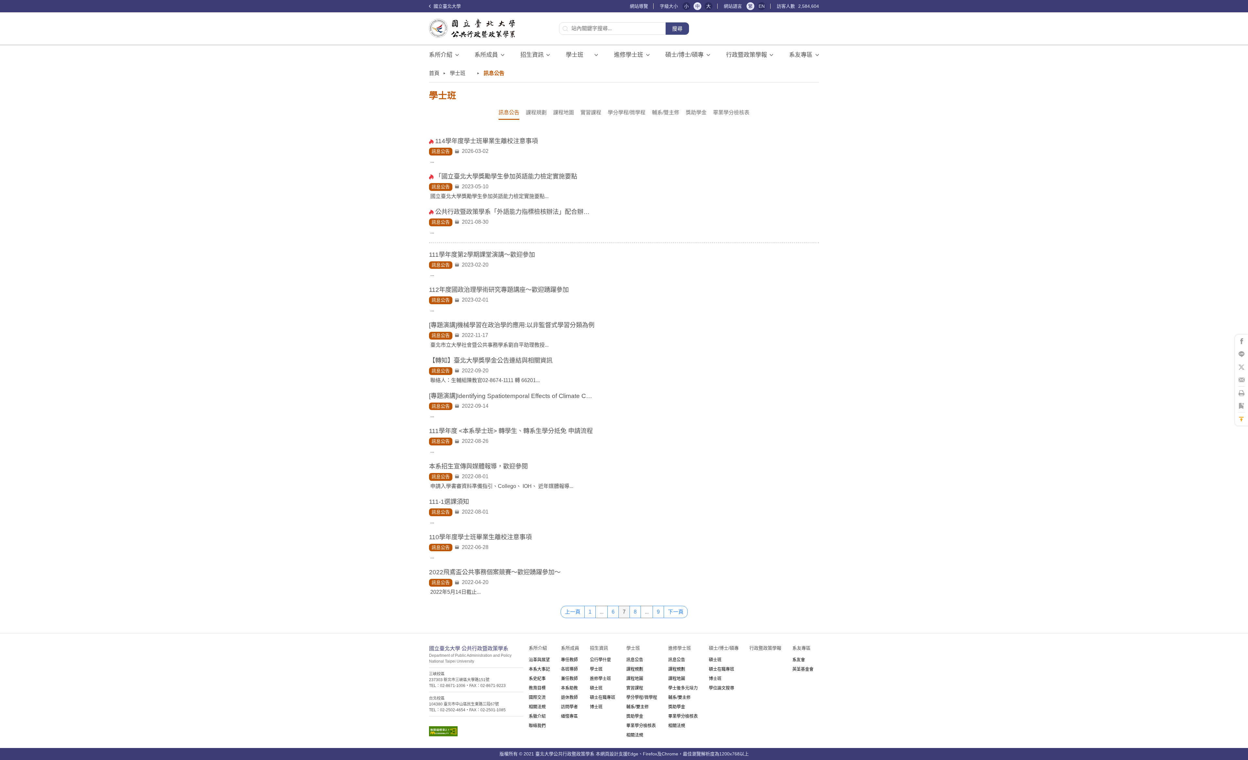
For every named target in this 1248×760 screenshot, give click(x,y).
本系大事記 (539, 669)
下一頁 (675, 612)
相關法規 (537, 706)
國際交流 (537, 697)
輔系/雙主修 (665, 112)
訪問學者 (569, 706)
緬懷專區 (569, 716)
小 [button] (686, 6)
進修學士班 (628, 55)
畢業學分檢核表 (731, 112)
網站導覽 (639, 6)
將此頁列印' (1241, 393)
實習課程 (590, 112)
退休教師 (569, 697)
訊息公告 (509, 112)
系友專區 (800, 55)
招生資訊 (532, 55)
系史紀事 (537, 678)
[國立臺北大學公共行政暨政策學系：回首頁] (474, 28)
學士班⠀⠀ (579, 55)
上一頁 (572, 612)
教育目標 (537, 687)
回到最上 (1241, 419)
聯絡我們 (537, 725)
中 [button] (697, 6)
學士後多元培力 (683, 687)
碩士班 (596, 687)
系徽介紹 (537, 716)
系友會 (798, 659)
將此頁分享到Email (1241, 380)
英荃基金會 (802, 669)
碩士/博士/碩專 (684, 55)
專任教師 (569, 659)
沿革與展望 (539, 659)
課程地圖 (563, 112)
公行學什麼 (600, 659)
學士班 (596, 669)
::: (627, 6)
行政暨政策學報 (746, 55)
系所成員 (486, 55)
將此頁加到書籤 (1241, 406)
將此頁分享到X (1241, 367)
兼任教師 (569, 678)
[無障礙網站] (476, 731)
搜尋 (677, 28)
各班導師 (569, 669)
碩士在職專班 (602, 697)
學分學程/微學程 (626, 112)
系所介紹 (440, 55)
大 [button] (708, 6)
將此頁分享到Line (1241, 354)
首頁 (434, 73)
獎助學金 (696, 112)
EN (762, 6)
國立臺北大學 (446, 6)
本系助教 (569, 687)
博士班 (596, 706)
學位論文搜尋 (721, 687)
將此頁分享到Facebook (1241, 341)
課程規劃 (536, 112)
